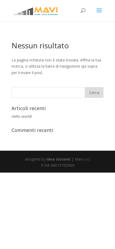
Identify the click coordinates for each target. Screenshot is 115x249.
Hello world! (21, 116)
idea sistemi (58, 159)
